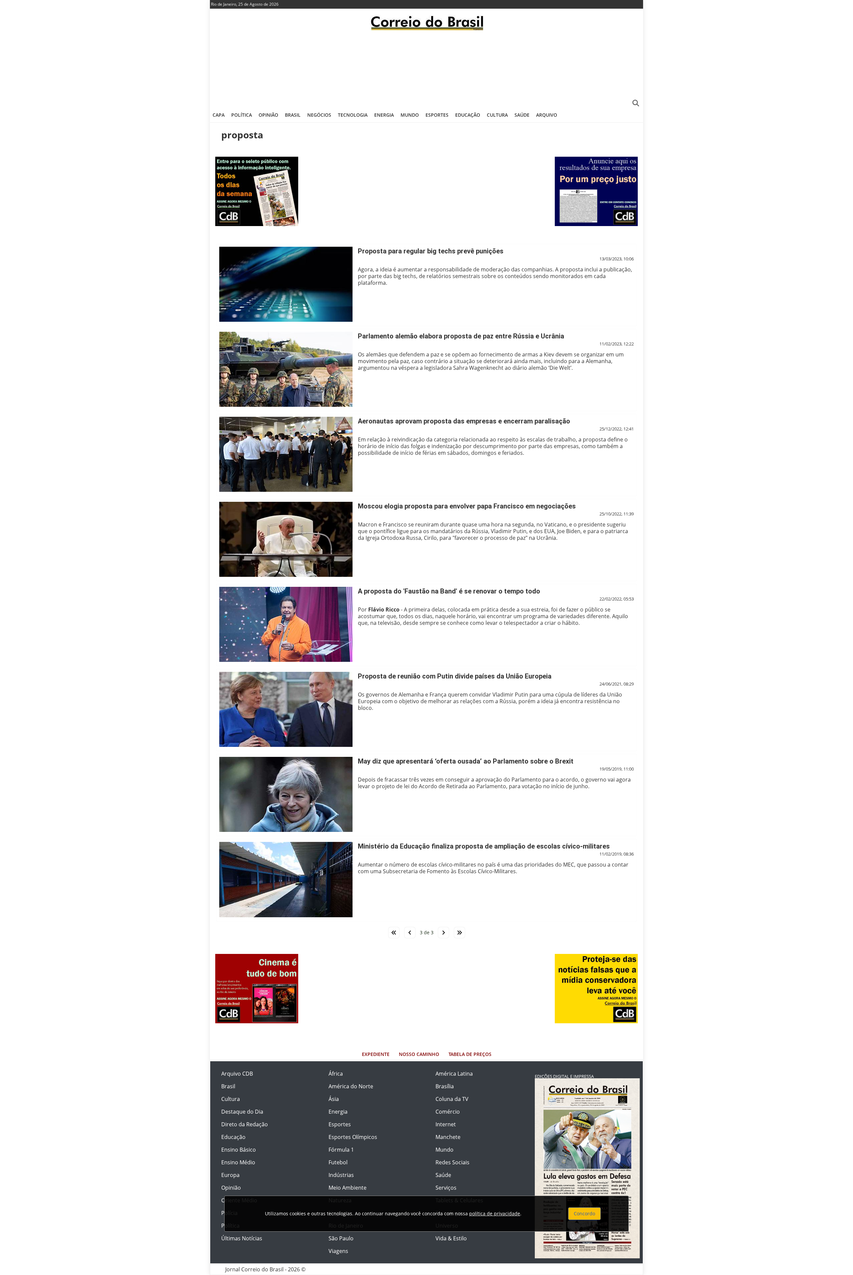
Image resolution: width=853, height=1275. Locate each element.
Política (241, 115)
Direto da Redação (244, 1124)
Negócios (319, 115)
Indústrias (341, 1175)
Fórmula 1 (341, 1149)
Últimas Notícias (241, 1238)
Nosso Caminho (419, 1054)
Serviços (445, 1187)
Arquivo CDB (237, 1073)
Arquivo (546, 115)
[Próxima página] (443, 932)
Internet (445, 1124)
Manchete (447, 1137)
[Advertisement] (426, 68)
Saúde (521, 115)
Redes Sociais (452, 1162)
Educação (467, 115)
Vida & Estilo (451, 1238)
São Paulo (341, 1238)
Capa (219, 115)
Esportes (437, 115)
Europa (230, 1175)
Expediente (376, 1054)
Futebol (338, 1162)
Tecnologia (353, 115)
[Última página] (459, 932)
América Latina (454, 1073)
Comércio (447, 1111)
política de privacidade (494, 1213)
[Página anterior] (410, 932)
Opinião (268, 115)
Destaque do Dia (242, 1111)
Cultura (497, 115)
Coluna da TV (451, 1099)
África (336, 1073)
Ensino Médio (238, 1162)
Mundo (410, 115)
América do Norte (351, 1086)
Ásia (334, 1099)
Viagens (338, 1251)
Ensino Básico (238, 1149)
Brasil (293, 115)
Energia (384, 115)
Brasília (444, 1086)
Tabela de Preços (469, 1054)
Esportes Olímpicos (353, 1137)
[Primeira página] (394, 932)
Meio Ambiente (348, 1187)
